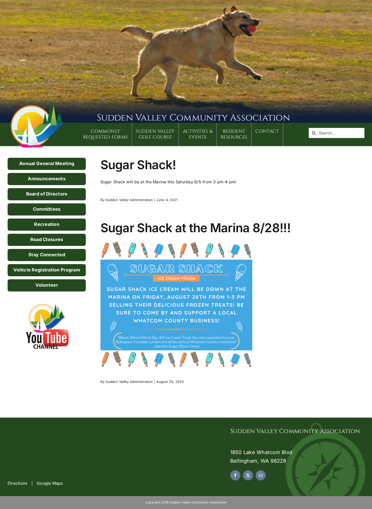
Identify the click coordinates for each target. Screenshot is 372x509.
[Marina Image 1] (38, 104)
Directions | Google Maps (35, 483)
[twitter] (248, 475)
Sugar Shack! (138, 164)
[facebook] (235, 475)
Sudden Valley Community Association (193, 118)
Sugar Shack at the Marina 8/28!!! (195, 227)
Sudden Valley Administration (129, 200)
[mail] (261, 475)
